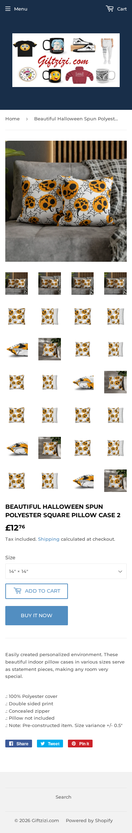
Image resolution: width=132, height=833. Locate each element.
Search (63, 797)
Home (12, 118)
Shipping (48, 539)
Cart (121, 9)
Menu (20, 9)
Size (10, 557)
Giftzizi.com (45, 820)
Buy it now (36, 615)
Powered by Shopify (89, 820)
